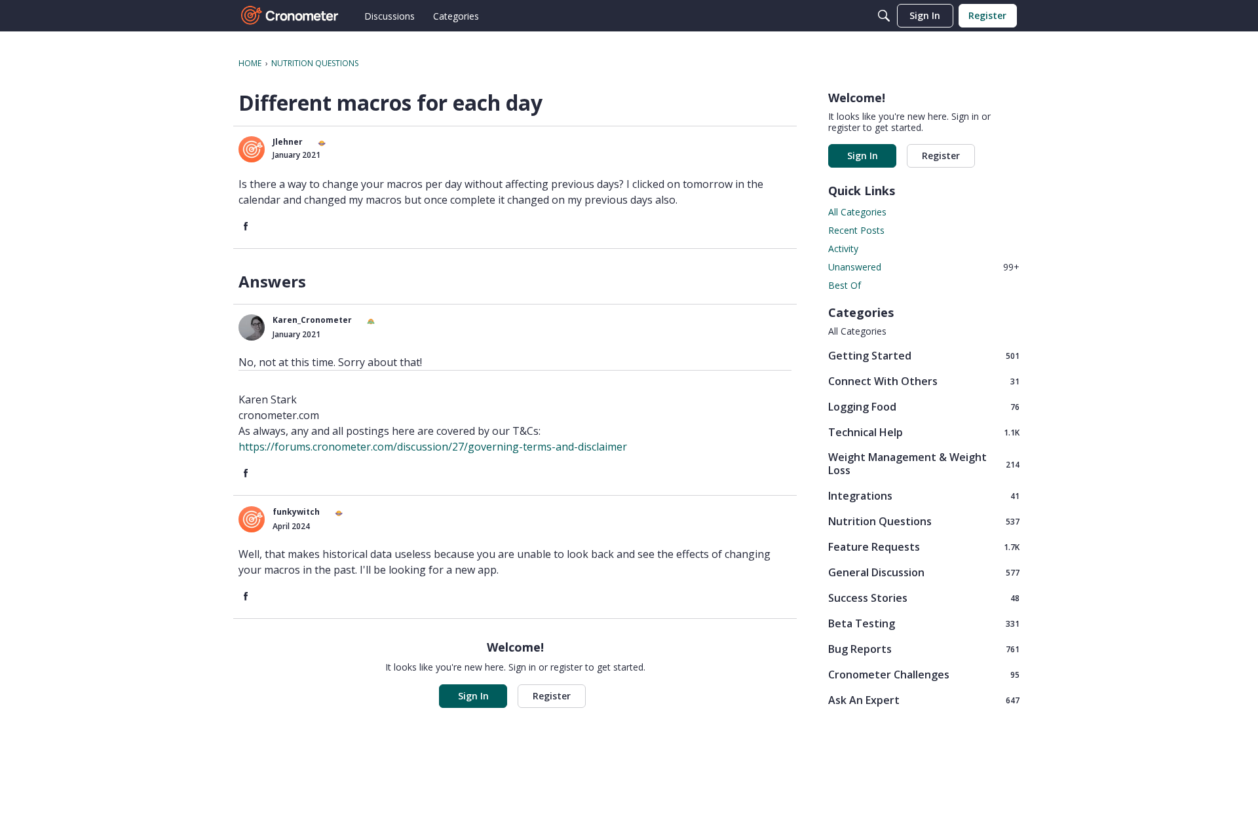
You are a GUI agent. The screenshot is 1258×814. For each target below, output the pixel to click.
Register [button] (552, 696)
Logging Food (924, 406)
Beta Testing (924, 623)
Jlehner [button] (288, 141)
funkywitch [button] (296, 511)
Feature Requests (924, 546)
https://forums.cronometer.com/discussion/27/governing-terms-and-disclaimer (432, 446)
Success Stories (924, 597)
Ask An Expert (924, 700)
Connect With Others (924, 381)
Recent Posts (856, 230)
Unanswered (924, 267)
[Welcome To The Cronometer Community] (290, 15)
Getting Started (924, 355)
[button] (251, 149)
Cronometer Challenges (924, 674)
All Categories (857, 212)
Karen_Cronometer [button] (312, 319)
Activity (843, 248)
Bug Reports (924, 649)
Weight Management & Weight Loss (924, 464)
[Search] (884, 16)
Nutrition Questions (924, 521)
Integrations (924, 495)
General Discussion (924, 572)
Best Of (844, 285)
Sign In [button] (473, 696)
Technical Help (924, 432)
